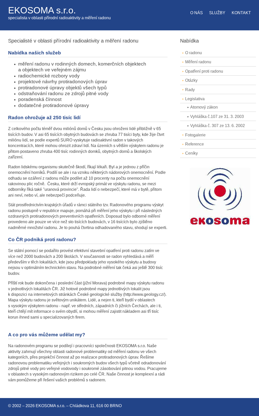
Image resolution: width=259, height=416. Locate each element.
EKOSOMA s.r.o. (42, 10)
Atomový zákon (204, 107)
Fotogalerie (195, 135)
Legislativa (195, 99)
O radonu (193, 53)
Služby (217, 13)
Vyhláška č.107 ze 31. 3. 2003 (217, 116)
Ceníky (191, 153)
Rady (190, 90)
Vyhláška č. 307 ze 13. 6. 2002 (217, 125)
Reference (194, 144)
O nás (196, 13)
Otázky (191, 80)
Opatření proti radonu (204, 71)
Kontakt (241, 13)
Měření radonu (198, 62)
